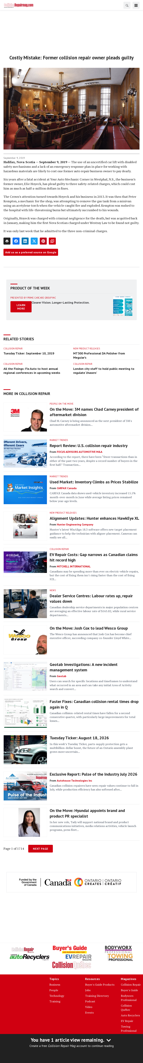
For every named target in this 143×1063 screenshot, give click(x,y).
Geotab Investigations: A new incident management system (84, 667)
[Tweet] (34, 241)
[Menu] (136, 5)
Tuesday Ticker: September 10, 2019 (28, 353)
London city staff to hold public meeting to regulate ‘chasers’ (103, 371)
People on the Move (61, 403)
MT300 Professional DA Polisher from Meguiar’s (99, 355)
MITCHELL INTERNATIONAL (74, 566)
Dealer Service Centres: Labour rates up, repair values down (91, 598)
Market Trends (59, 440)
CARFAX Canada (67, 488)
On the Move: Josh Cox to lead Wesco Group (89, 628)
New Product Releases (86, 348)
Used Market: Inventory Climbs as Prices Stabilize (94, 482)
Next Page (40, 848)
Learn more (21, 306)
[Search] (126, 5)
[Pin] (43, 241)
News (53, 590)
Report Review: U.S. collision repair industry (88, 445)
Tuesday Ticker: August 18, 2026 (79, 738)
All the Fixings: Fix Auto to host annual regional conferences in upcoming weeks (31, 371)
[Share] (16, 241)
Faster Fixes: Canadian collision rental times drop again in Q (94, 704)
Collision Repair (12, 348)
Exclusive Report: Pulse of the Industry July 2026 (93, 774)
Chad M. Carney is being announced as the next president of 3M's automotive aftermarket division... (91, 423)
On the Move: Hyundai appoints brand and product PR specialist (87, 813)
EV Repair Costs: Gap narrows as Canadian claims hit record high (94, 557)
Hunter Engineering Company (75, 524)
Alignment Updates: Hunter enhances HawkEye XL (94, 518)
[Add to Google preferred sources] (52, 241)
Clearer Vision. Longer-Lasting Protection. (60, 302)
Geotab (61, 676)
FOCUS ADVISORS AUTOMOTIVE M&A (79, 452)
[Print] (6, 241)
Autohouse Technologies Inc (74, 780)
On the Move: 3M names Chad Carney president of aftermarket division (94, 412)
